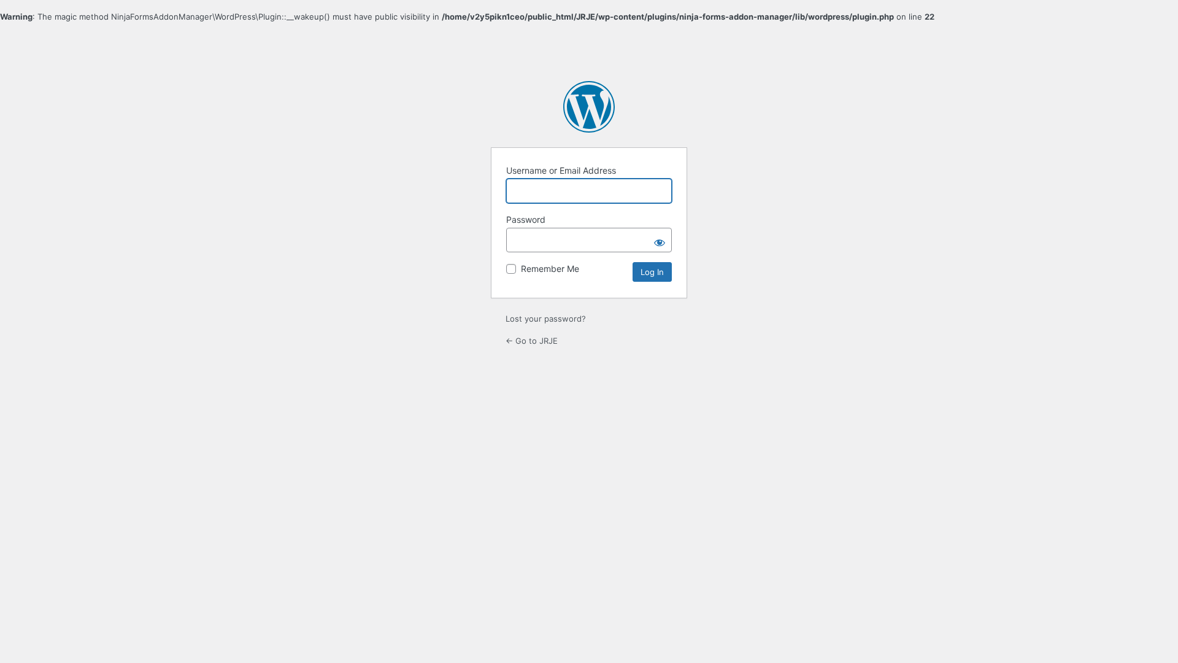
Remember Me (550, 268)
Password (525, 219)
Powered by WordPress (589, 107)
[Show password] (659, 240)
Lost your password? (546, 319)
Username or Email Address (561, 170)
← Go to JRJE (532, 341)
